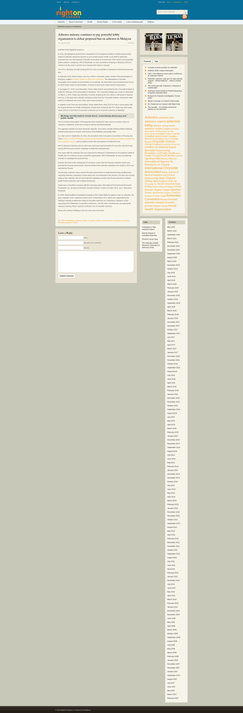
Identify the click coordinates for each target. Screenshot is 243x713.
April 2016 (171, 383)
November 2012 (173, 516)
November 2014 (173, 444)
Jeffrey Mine (151, 181)
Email (186, 2)
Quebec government (154, 193)
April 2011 (171, 569)
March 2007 (171, 694)
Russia (164, 199)
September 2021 (173, 235)
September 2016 (173, 368)
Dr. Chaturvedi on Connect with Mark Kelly (164, 104)
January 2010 (172, 607)
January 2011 (172, 577)
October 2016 (172, 364)
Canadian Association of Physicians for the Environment (162, 131)
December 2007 (173, 664)
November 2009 (173, 615)
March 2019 (171, 284)
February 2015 (173, 432)
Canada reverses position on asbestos (162, 68)
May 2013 (171, 493)
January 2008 (172, 660)
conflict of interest (156, 147)
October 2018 (172, 299)
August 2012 (172, 527)
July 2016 (171, 375)
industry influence (168, 158)
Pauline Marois (158, 186)
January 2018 (172, 318)
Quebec (176, 189)
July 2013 (171, 485)
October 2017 (172, 330)
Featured (147, 61)
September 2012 (173, 523)
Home (59, 2)
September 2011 (173, 554)
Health (89, 22)
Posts (169, 2)
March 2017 (171, 349)
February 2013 (173, 504)
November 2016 (173, 360)
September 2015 (173, 409)
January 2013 (172, 508)
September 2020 (173, 254)
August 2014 (172, 451)
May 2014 (171, 463)
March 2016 (171, 387)
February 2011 (172, 573)
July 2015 (171, 417)
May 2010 (171, 592)
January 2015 (172, 436)
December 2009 (173, 611)
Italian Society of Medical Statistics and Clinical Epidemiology (161, 175)
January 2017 (172, 352)
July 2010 (171, 584)
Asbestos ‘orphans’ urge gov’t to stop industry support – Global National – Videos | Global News (165, 81)
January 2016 (172, 394)
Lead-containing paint (134, 22)
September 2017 (173, 333)
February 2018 (173, 314)
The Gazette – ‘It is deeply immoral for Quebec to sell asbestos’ (162, 108)
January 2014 (172, 470)
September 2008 (173, 637)
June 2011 (171, 565)
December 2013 (173, 474)
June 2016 (171, 379)
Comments (177, 2)
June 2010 (171, 588)
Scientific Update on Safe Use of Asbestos (88, 79)
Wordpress (87, 710)
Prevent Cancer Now (150, 239)
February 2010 (173, 603)
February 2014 (173, 466)
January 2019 (172, 292)
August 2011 (172, 558)
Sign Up (66, 2)
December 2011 (173, 542)
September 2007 (173, 675)
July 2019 (171, 273)
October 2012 (172, 520)
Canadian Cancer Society (168, 133)
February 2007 (173, 698)
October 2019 (172, 269)
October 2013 (172, 482)
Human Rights (102, 22)
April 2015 (171, 425)
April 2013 (171, 497)
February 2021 (173, 242)
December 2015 (173, 398)
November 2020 (173, 250)
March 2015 (171, 428)
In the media (117, 22)
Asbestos (61, 22)
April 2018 (171, 307)
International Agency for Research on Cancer (159, 163)
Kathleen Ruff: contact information (161, 71)
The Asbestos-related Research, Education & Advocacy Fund (151, 245)
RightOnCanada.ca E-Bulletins (69, 27)
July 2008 (171, 645)
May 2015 (171, 421)
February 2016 (173, 390)
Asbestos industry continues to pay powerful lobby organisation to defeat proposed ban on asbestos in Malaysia (94, 36)
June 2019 (171, 276)
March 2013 (171, 501)
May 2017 (171, 341)
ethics (178, 153)
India (157, 158)
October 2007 (172, 672)
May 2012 (171, 531)
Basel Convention (76, 22)
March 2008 (171, 653)
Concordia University (170, 144)
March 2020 (171, 261)
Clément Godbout (153, 144)
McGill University (166, 184)
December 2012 (173, 512)
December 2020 (173, 246)
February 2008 (173, 656)
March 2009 (171, 630)
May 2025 (171, 227)
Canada (166, 129)
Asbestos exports (155, 121)
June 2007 (171, 687)
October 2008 (172, 634)
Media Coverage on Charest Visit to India (163, 101)
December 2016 (173, 356)
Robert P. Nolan (72, 223)
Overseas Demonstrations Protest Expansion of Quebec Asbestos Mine (165, 92)
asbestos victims (154, 128)
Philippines (170, 187)
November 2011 (173, 546)
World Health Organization (160, 207)
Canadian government (156, 136)
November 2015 (173, 402)
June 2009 (171, 618)
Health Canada (152, 156)
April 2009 (171, 626)
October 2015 (172, 406)
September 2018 (173, 303)
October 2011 (172, 550)
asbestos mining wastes (164, 126)
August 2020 (172, 257)
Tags (156, 61)
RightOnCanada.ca (92, 13)
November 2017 (173, 326)
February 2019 (173, 288)
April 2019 (171, 280)
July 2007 (171, 683)
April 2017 (171, 345)
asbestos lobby (80, 221)
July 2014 (171, 455)
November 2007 (173, 668)
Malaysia (61, 223)
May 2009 (171, 622)
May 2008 (171, 649)
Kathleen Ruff (166, 181)
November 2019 (173, 265)
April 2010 (171, 596)
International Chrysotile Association (115, 221)
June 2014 (171, 459)
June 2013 (171, 489)
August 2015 (172, 413)
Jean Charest (167, 178)
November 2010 (173, 580)
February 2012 (173, 539)
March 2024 (171, 231)
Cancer (166, 139)
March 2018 (171, 311)
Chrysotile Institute (94, 221)
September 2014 (173, 447)
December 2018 (173, 295)
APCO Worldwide (67, 221)
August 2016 (172, 371)
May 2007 (171, 691)
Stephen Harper (160, 206)
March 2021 (171, 238)
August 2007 (172, 679)
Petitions (151, 22)
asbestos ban (166, 117)
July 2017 (171, 337)
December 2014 (173, 440)
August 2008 (172, 641)
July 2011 (171, 561)
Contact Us (76, 2)
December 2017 (173, 322)
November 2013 (173, 478)
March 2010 (171, 599)
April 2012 (171, 535)
